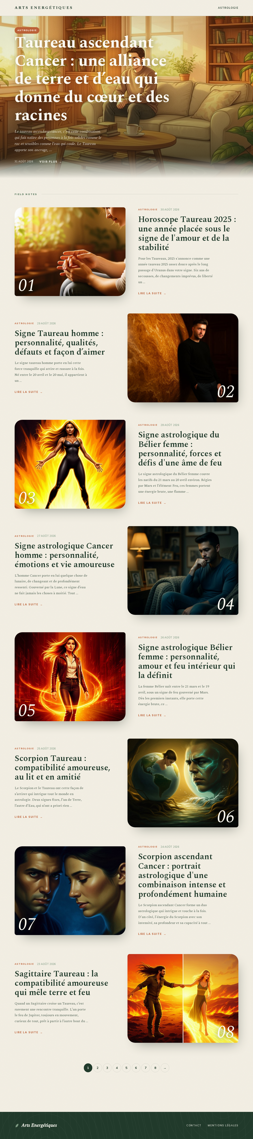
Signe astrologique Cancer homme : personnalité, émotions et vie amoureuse (64, 555)
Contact (193, 1125)
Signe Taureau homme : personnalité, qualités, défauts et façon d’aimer (60, 343)
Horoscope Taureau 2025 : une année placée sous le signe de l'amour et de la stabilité (187, 233)
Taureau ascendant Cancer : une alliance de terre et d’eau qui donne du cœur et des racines (92, 79)
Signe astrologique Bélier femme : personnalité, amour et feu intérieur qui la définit (186, 661)
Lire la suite (152, 293)
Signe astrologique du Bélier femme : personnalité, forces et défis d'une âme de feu (180, 449)
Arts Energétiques (39, 1125)
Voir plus (51, 161)
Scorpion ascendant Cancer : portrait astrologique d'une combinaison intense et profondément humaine (182, 875)
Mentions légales (223, 1125)
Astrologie (228, 7)
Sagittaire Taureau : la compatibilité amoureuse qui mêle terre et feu (61, 983)
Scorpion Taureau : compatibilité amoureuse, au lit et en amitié (62, 768)
